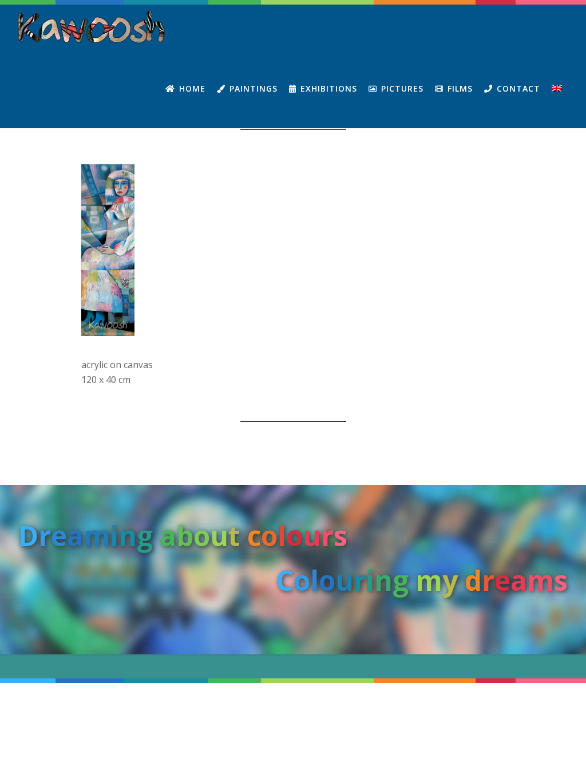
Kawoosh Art (92, 27)
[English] (557, 88)
